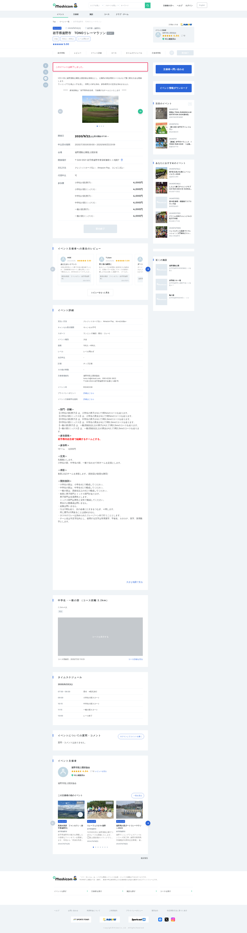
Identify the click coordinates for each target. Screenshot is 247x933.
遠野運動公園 (174, 266)
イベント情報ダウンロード (174, 88)
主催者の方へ (168, 5)
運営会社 (155, 910)
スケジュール (134, 53)
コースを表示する (100, 636)
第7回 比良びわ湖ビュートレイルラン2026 (180, 173)
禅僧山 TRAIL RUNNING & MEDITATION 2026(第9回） (180, 113)
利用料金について (93, 910)
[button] (97, 126)
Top (54, 22)
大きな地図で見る (134, 582)
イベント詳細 (96, 53)
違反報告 (144, 858)
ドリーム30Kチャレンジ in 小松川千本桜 (180, 217)
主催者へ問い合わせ (173, 69)
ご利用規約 (113, 910)
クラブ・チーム (122, 14)
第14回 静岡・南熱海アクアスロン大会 (180, 202)
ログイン (189, 5)
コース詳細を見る (135, 659)
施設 (91, 14)
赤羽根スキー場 (175, 280)
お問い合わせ (73, 910)
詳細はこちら (88, 393)
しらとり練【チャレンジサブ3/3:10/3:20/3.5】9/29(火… (180, 188)
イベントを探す (60, 891)
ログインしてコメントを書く (131, 736)
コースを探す (165, 891)
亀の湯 (171, 295)
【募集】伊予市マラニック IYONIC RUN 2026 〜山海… (180, 143)
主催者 (76, 14)
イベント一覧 (64, 22)
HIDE (69, 258)
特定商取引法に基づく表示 (177, 910)
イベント (60, 14)
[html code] (45, 84)
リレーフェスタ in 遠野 (96, 825)
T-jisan (109, 258)
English (202, 5)
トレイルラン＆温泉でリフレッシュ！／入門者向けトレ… (180, 232)
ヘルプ (179, 5)
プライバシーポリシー (134, 910)
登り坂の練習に (105, 264)
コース (106, 14)
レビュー (77, 53)
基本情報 (61, 53)
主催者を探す (96, 891)
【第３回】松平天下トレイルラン (180, 128)
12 (184, 36)
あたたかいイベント (69, 264)
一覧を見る (138, 796)
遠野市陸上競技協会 (169, 33)
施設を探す (131, 891)
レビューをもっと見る (100, 292)
